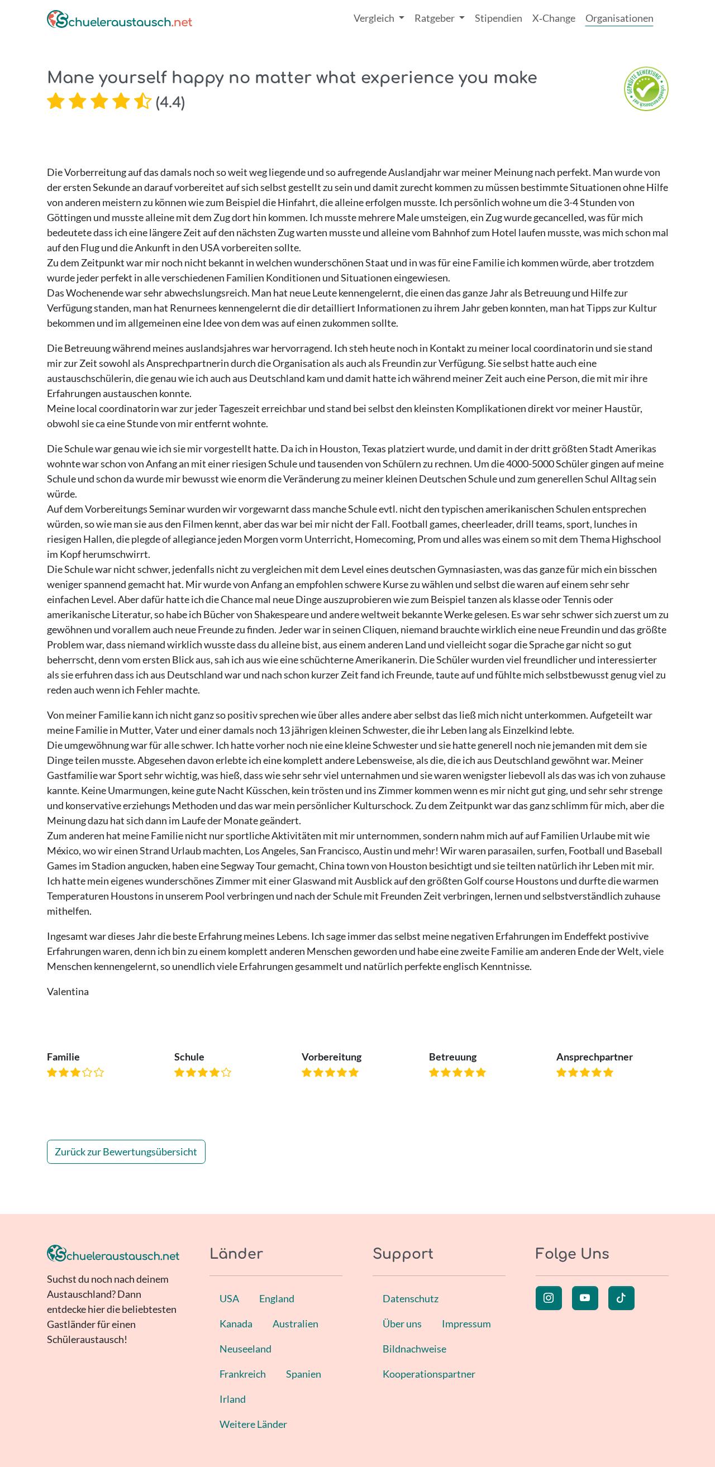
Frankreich (243, 1374)
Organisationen (619, 18)
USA (229, 1298)
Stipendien (498, 18)
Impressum (466, 1323)
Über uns (402, 1323)
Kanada (236, 1323)
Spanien (303, 1374)
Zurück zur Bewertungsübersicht (126, 1151)
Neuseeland (245, 1348)
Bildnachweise (414, 1348)
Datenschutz (410, 1298)
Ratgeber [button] (435, 18)
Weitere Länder (253, 1424)
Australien (295, 1323)
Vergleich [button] (375, 18)
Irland (233, 1399)
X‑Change (553, 18)
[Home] (119, 18)
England (276, 1298)
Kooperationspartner (429, 1374)
